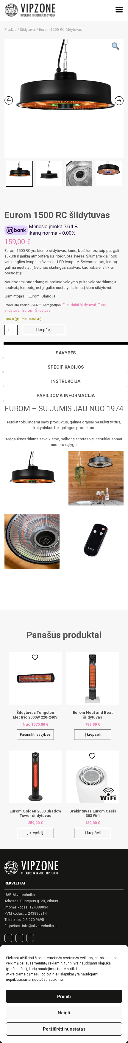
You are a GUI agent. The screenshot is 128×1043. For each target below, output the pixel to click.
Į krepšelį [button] (93, 734)
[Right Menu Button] (119, 11)
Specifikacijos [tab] (66, 367)
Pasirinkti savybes (35, 734)
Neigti (64, 1012)
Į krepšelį (43, 329)
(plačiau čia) (16, 969)
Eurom (27, 310)
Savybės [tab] (66, 353)
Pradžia (10, 30)
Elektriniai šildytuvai (79, 305)
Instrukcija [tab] (66, 381)
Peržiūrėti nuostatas (64, 1029)
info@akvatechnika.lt (39, 926)
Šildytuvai (28, 30)
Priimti (64, 996)
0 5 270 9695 (33, 920)
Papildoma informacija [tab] (66, 395)
